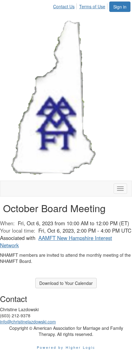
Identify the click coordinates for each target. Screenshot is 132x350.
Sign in (119, 7)
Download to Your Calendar (66, 283)
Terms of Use (92, 6)
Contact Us (64, 6)
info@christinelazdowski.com (28, 322)
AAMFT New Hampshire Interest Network (56, 241)
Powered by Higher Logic (66, 347)
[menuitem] (65, 5)
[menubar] (80, 5)
